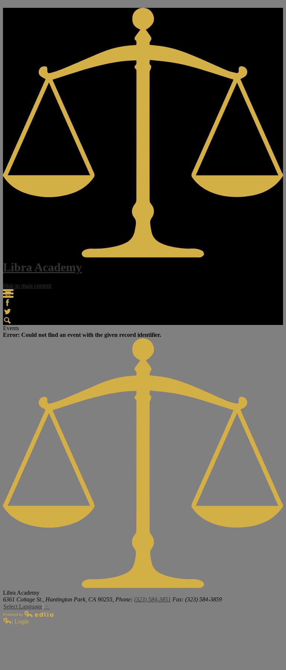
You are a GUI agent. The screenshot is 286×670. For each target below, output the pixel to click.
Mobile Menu (8, 293)
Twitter (7, 311)
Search (7, 320)
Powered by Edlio (29, 613)
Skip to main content (27, 285)
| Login (20, 621)
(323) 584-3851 (152, 599)
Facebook (7, 302)
